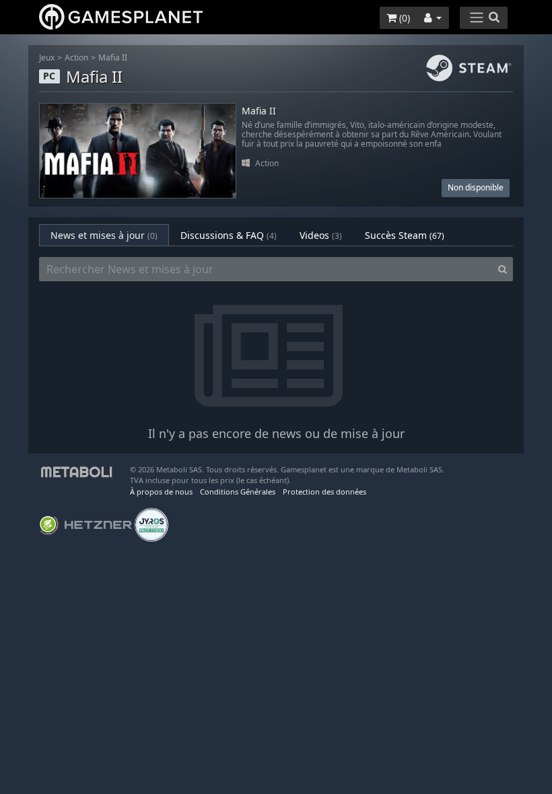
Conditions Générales (237, 491)
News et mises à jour (104, 235)
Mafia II (112, 57)
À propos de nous (161, 491)
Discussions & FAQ (228, 235)
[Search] (502, 269)
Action (76, 57)
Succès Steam (404, 235)
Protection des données (324, 491)
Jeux (47, 57)
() (403, 17)
